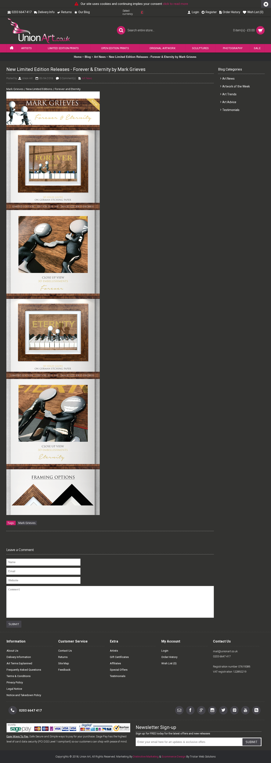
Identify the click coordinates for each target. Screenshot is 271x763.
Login (164, 650)
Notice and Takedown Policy (24, 695)
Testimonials (230, 110)
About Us (12, 650)
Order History (169, 657)
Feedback (64, 669)
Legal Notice (14, 688)
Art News (100, 56)
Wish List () (169, 663)
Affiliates (115, 663)
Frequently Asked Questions (24, 669)
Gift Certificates (119, 657)
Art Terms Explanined (19, 663)
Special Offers (118, 669)
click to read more (175, 4)
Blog (88, 56)
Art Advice (229, 102)
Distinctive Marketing (146, 756)
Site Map (63, 663)
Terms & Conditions (18, 676)
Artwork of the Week (236, 86)
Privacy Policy (15, 682)
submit (252, 742)
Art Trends (229, 94)
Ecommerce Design (174, 756)
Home (78, 56)
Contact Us (65, 650)
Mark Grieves (27, 523)
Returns (63, 657)
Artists (114, 650)
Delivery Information (19, 657)
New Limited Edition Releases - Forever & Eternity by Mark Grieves (152, 56)
